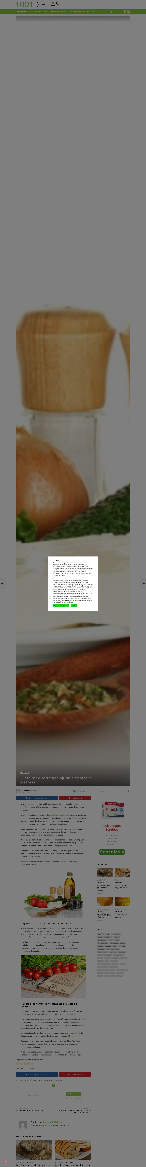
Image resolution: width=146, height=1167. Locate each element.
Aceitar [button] (74, 606)
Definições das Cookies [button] (61, 606)
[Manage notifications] (5, 1161)
